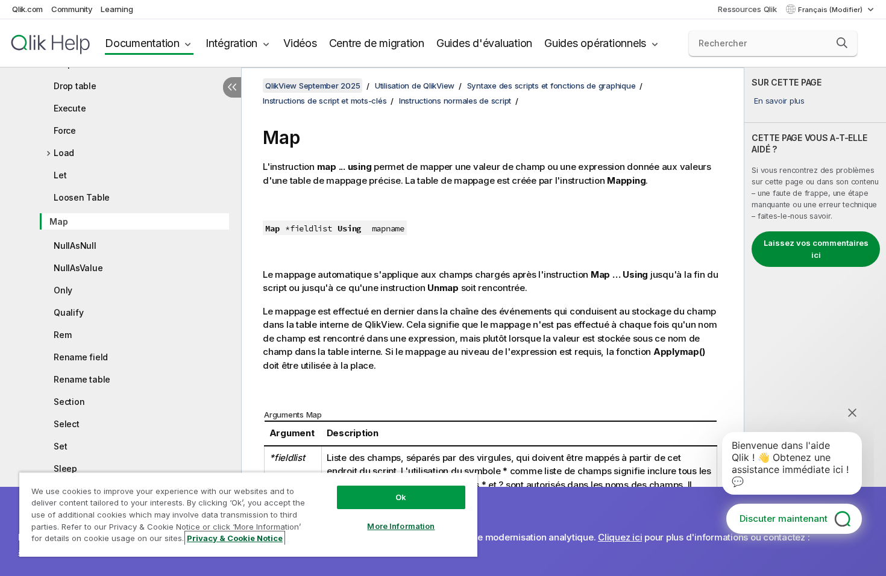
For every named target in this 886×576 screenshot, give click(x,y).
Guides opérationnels (595, 43)
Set (60, 446)
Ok (400, 497)
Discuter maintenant (784, 518)
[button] (842, 43)
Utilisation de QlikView (414, 85)
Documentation (142, 43)
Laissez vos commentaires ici (816, 249)
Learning (117, 9)
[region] (248, 514)
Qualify (68, 312)
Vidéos (300, 43)
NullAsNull (75, 245)
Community (72, 9)
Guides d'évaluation (484, 43)
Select (67, 424)
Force (65, 130)
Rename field (81, 357)
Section (69, 401)
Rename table (82, 379)
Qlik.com (27, 9)
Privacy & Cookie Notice (235, 538)
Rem (62, 335)
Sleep (65, 468)
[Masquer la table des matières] (232, 87)
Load (64, 153)
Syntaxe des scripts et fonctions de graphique (551, 85)
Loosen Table (82, 197)
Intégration (231, 43)
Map (58, 221)
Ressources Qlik (747, 9)
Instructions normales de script (455, 100)
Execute (70, 108)
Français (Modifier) (831, 9)
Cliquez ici (620, 537)
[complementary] (815, 321)
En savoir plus (779, 100)
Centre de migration (376, 43)
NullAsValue (78, 268)
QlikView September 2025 (312, 85)
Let (60, 175)
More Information (401, 526)
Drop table (75, 86)
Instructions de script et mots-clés (324, 100)
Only (63, 290)
